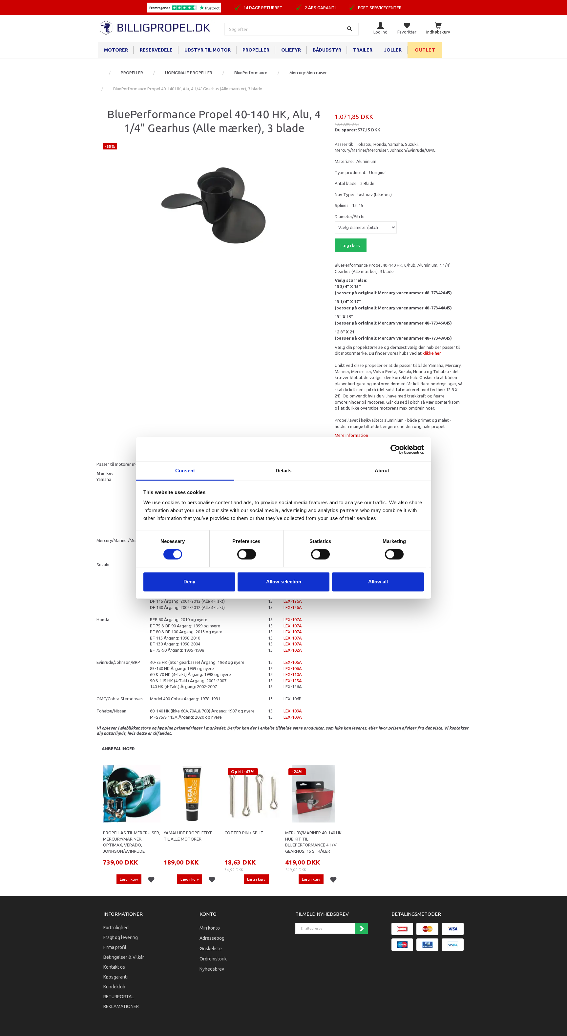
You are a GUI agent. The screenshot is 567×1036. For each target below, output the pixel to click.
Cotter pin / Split (243, 832)
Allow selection (283, 581)
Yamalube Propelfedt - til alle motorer (189, 835)
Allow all (378, 581)
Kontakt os (114, 967)
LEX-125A (293, 680)
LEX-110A (293, 674)
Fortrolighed (116, 927)
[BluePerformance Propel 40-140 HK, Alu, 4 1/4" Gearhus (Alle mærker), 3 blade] (214, 200)
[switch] (246, 554)
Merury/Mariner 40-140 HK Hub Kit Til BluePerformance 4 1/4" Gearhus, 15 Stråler (313, 841)
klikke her (432, 353)
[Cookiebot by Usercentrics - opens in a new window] (395, 449)
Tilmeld (361, 928)
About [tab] (382, 470)
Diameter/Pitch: (349, 216)
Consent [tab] (185, 470)
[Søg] (350, 29)
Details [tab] (284, 470)
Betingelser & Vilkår (123, 957)
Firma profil (114, 947)
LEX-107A (293, 619)
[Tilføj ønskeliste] (151, 879)
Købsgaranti (115, 977)
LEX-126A (293, 601)
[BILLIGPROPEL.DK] (155, 27)
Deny (189, 581)
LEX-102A (293, 650)
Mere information (351, 435)
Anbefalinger (118, 748)
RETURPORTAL (118, 996)
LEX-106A (293, 662)
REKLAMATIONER (121, 1006)
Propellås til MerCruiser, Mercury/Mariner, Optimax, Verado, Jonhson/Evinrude (131, 841)
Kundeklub (114, 986)
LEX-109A (293, 711)
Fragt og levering (120, 937)
